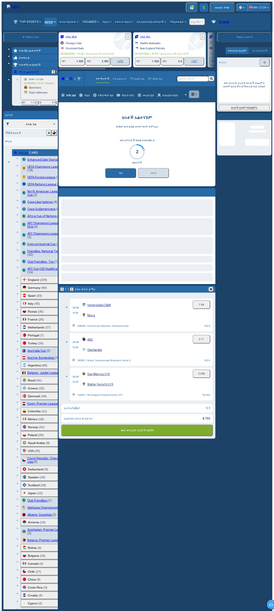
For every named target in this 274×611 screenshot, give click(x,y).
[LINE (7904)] (63, 78)
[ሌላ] (194, 94)
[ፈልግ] (211, 78)
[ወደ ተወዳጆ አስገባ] (128, 36)
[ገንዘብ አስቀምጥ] (204, 7)
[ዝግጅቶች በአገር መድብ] (54, 133)
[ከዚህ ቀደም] (53, 72)
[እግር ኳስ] (71, 78)
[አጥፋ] (211, 289)
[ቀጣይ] (71, 289)
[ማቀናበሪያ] (242, 7)
